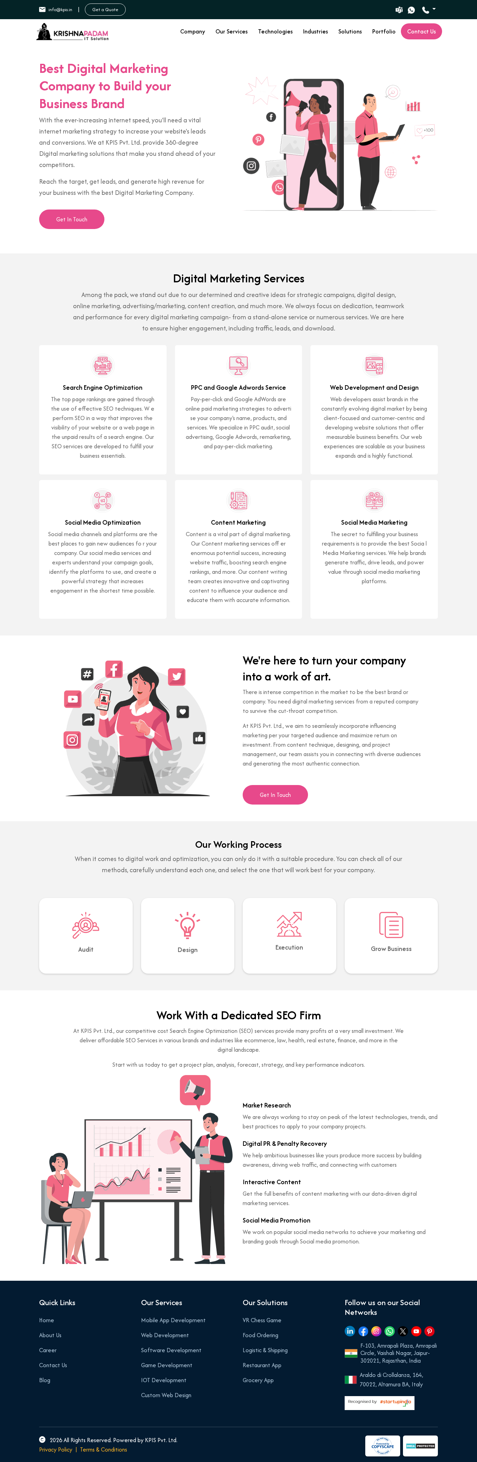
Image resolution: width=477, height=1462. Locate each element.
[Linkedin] (350, 1331)
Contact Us (53, 1365)
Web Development (165, 1335)
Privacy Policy (55, 1449)
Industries (315, 31)
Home (46, 1320)
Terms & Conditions (103, 1449)
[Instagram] (376, 1331)
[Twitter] (403, 1331)
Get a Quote (105, 9)
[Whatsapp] (389, 1331)
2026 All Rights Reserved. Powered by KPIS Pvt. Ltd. (112, 1440)
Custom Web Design (166, 1395)
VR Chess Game (262, 1320)
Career (48, 1350)
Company (192, 31)
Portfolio (384, 31)
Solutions (350, 31)
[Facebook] (363, 1331)
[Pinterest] (429, 1331)
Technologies (275, 31)
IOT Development (163, 1380)
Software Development (171, 1350)
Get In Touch (71, 219)
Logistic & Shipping (265, 1350)
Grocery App (258, 1380)
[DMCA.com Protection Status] (420, 1446)
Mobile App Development (173, 1320)
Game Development (166, 1365)
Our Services (231, 31)
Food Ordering (260, 1335)
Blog (44, 1380)
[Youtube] (416, 1331)
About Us (50, 1335)
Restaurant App (262, 1365)
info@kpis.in (60, 9)
